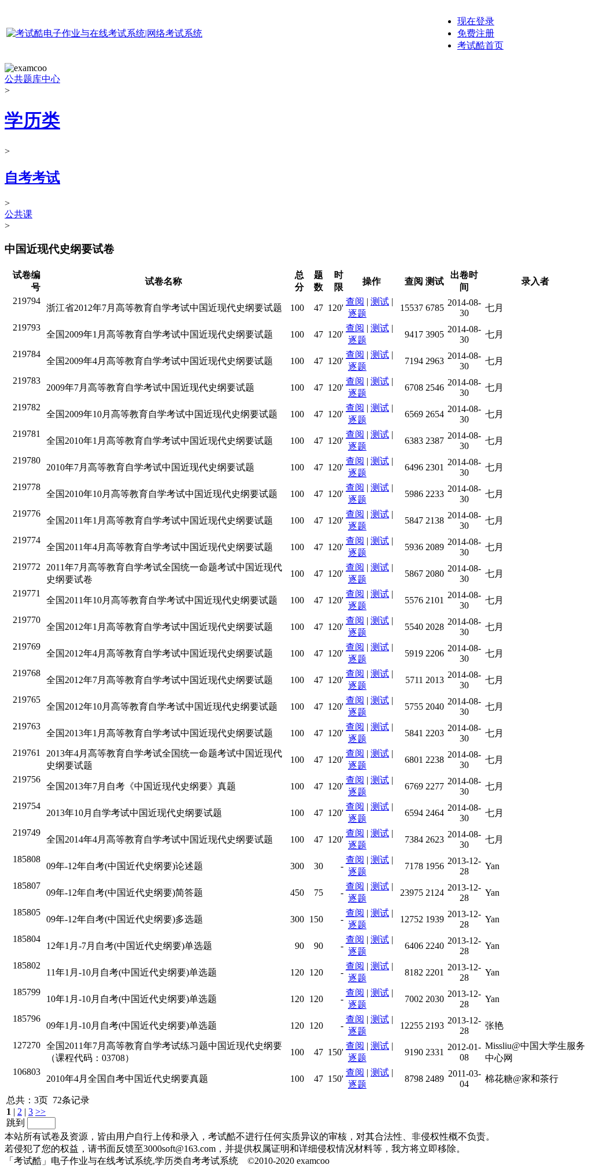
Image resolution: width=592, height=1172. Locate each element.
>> (40, 1112)
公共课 (18, 214)
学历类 (32, 120)
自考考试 (32, 177)
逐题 (357, 313)
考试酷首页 (480, 45)
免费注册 (475, 33)
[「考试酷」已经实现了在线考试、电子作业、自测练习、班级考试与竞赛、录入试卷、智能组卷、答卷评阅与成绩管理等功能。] (104, 33)
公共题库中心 (32, 79)
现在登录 (475, 21)
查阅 (355, 301)
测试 (380, 301)
